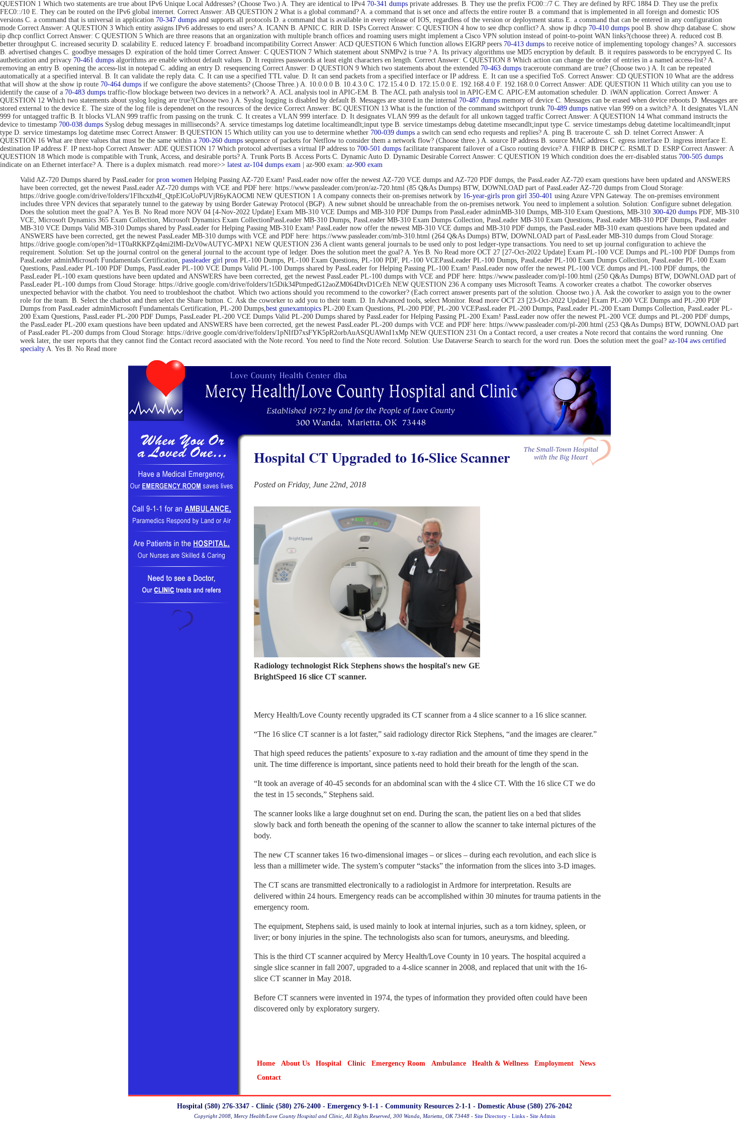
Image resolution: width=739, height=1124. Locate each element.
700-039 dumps (393, 132)
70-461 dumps (93, 60)
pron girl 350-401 (527, 196)
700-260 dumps (221, 140)
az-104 (678, 340)
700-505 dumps (701, 156)
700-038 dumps (81, 124)
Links (518, 1116)
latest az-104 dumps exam (264, 164)
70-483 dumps (85, 92)
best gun (278, 308)
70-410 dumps (609, 28)
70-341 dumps (387, 4)
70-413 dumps (524, 44)
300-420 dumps (675, 212)
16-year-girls (481, 196)
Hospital (328, 1063)
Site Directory (491, 1116)
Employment (554, 1063)
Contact (269, 1077)
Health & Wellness (500, 1063)
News (587, 1063)
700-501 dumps (379, 148)
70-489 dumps (567, 108)
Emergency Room (398, 1063)
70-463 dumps (501, 68)
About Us (295, 1063)
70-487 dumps (479, 100)
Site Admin (543, 1116)
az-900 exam (364, 164)
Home (266, 1063)
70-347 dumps (176, 20)
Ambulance (448, 1063)
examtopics (305, 308)
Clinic (356, 1063)
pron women (174, 180)
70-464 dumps (121, 84)
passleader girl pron (210, 260)
